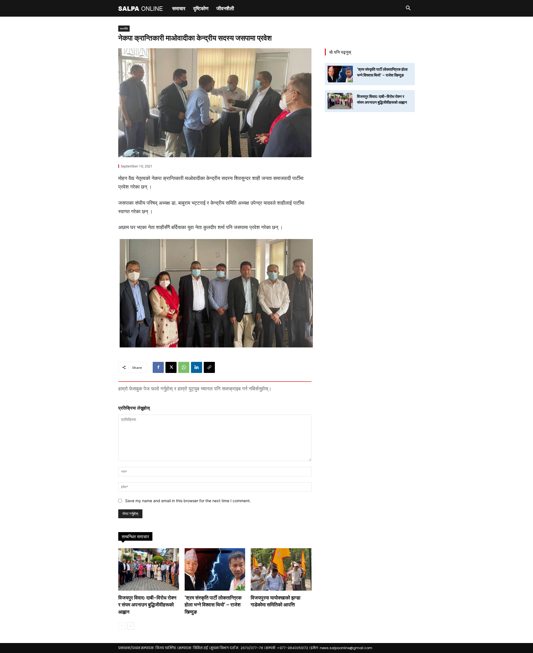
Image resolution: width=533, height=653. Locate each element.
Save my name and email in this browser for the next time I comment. (188, 500)
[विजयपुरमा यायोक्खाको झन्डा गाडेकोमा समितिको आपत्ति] (281, 569)
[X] (171, 367)
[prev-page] (121, 626)
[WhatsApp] (183, 367)
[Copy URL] (209, 367)
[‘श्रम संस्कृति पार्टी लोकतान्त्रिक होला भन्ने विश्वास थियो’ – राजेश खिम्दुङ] (215, 569)
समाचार (178, 8)
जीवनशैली (225, 8)
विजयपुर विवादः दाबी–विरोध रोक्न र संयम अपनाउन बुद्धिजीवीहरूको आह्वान (147, 604)
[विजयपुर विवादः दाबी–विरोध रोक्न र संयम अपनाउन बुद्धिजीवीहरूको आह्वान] (148, 569)
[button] (408, 8)
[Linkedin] (196, 367)
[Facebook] (158, 367)
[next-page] (130, 626)
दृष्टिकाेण (200, 8)
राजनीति (124, 29)
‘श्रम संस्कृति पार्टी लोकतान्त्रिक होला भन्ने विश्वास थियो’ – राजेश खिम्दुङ (213, 604)
